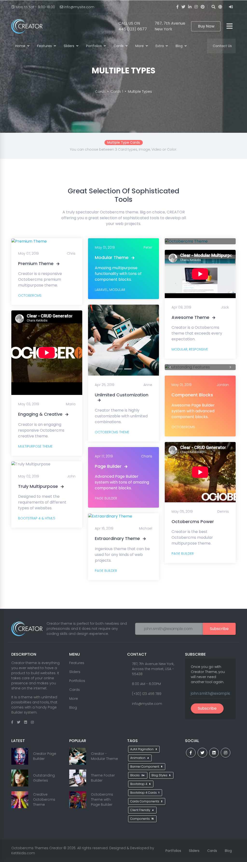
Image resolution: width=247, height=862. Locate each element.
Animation (139, 758)
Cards (119, 45)
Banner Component (146, 766)
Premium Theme (36, 263)
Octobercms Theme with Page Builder (102, 799)
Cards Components (146, 801)
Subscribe (219, 628)
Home (20, 45)
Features (45, 45)
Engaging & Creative (40, 414)
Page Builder (108, 466)
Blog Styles (161, 775)
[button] (16, 464)
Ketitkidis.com (23, 853)
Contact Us (222, 45)
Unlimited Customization (121, 395)
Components (142, 819)
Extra (160, 45)
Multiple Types (140, 91)
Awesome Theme (190, 317)
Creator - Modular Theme (104, 756)
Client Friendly (142, 810)
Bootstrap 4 (140, 784)
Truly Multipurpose (38, 486)
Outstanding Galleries (44, 778)
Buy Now (206, 26)
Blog (180, 45)
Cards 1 (116, 91)
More (140, 45)
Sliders (69, 45)
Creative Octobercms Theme (44, 799)
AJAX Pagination (143, 749)
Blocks (137, 775)
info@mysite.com (79, 7)
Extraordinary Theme (117, 538)
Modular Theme (112, 257)
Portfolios (94, 45)
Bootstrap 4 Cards (144, 793)
